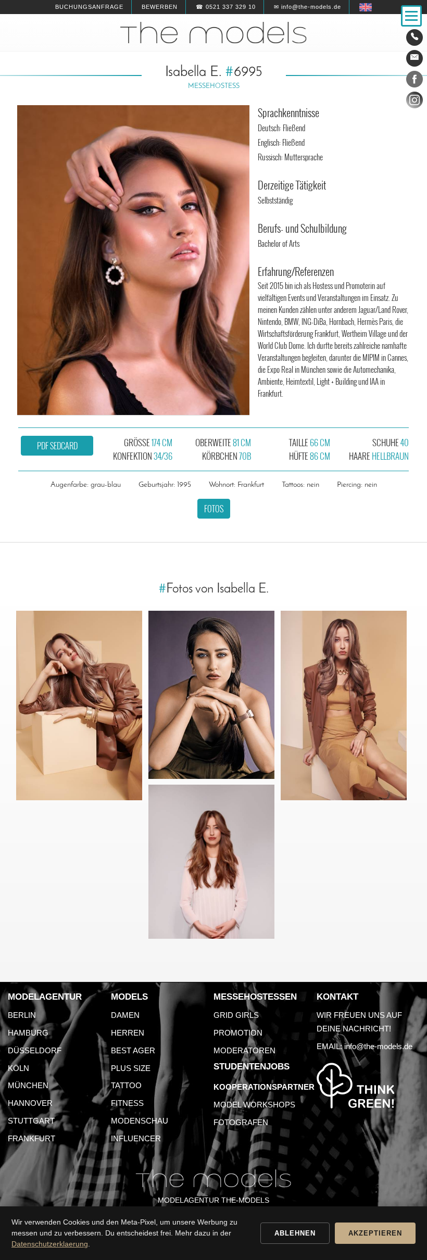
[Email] (414, 58)
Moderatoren (244, 1050)
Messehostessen (255, 997)
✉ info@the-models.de (307, 7)
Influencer (136, 1138)
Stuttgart (31, 1120)
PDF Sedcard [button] (57, 445)
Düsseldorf (34, 1050)
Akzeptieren (375, 1233)
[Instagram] (414, 102)
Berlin (22, 1015)
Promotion (238, 1032)
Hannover (30, 1103)
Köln (18, 1068)
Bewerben (160, 7)
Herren (127, 1032)
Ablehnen (295, 1233)
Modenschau (139, 1120)
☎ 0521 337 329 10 (226, 7)
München (28, 1085)
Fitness (127, 1103)
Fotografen (241, 1122)
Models (129, 997)
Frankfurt (31, 1138)
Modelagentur (45, 997)
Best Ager (133, 1050)
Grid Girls (236, 1015)
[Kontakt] (414, 37)
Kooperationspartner (264, 1086)
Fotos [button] (213, 508)
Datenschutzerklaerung (49, 1244)
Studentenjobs (252, 1067)
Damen (125, 1015)
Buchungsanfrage (89, 7)
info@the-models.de (378, 1046)
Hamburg (28, 1032)
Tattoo (126, 1085)
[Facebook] (414, 81)
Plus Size (130, 1068)
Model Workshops (254, 1104)
